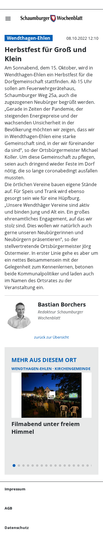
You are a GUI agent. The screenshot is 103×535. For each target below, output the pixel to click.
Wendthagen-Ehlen (28, 38)
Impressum (15, 489)
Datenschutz (17, 527)
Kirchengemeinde (72, 368)
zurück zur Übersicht (51, 337)
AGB (8, 508)
